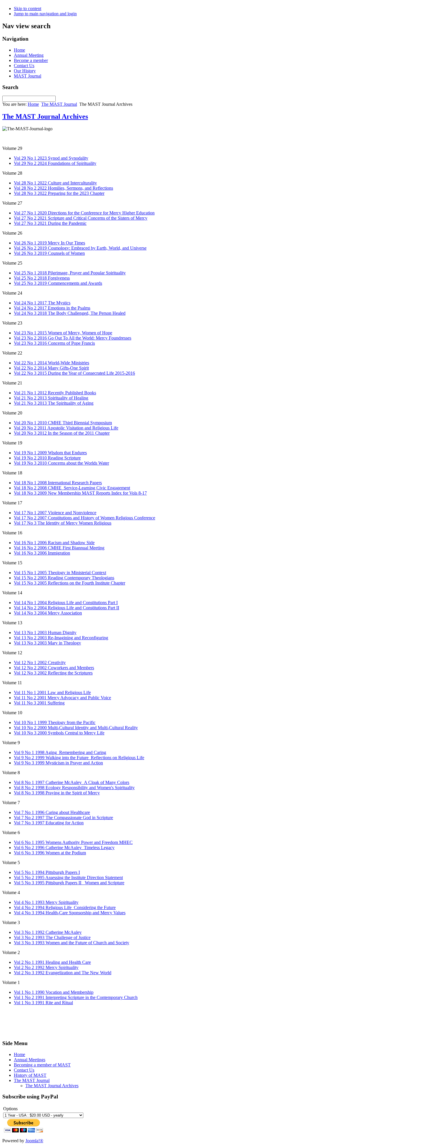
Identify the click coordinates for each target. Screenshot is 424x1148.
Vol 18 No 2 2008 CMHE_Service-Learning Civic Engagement (72, 487)
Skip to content (27, 8)
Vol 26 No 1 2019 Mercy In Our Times (49, 242)
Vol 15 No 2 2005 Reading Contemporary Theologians (64, 577)
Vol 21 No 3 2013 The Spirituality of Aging (53, 403)
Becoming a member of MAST (42, 1064)
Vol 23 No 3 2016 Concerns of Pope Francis (54, 343)
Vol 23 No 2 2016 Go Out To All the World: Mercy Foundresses (72, 337)
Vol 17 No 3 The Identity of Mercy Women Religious (62, 523)
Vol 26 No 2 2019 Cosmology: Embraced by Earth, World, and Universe (80, 248)
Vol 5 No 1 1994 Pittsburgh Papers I (47, 872)
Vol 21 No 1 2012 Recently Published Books (55, 392)
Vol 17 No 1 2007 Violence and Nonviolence (55, 512)
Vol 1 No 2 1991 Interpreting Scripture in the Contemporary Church (76, 997)
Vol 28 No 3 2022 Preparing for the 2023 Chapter (59, 193)
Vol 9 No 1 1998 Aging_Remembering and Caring (60, 752)
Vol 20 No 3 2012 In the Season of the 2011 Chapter (62, 433)
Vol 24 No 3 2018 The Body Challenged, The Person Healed (69, 313)
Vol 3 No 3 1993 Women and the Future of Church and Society (71, 942)
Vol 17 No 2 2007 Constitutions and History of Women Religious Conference (84, 517)
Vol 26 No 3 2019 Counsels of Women (49, 253)
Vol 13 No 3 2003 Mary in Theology (47, 642)
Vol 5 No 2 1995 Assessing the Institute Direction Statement (68, 877)
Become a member (31, 60)
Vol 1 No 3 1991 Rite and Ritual (43, 1002)
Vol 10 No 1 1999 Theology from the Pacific (54, 722)
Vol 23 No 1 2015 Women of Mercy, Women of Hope (63, 332)
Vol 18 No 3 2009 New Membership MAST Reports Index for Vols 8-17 (80, 493)
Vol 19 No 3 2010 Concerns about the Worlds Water (61, 463)
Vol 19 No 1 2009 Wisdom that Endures (50, 452)
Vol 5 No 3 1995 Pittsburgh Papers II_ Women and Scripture (69, 882)
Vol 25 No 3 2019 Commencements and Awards (58, 283)
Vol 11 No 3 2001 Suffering (39, 702)
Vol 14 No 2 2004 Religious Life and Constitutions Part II (66, 607)
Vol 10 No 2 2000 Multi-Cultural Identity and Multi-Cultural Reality (76, 727)
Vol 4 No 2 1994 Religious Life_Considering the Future (65, 907)
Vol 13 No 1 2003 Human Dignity (45, 632)
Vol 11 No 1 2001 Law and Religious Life (52, 692)
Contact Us (24, 65)
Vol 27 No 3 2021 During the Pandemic (50, 223)
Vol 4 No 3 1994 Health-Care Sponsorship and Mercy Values (69, 912)
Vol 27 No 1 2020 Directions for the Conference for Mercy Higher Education (84, 212)
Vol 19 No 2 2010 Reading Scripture (47, 457)
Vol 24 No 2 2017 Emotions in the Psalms (52, 308)
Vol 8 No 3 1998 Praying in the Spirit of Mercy (57, 792)
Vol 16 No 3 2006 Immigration (42, 553)
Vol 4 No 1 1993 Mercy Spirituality (46, 902)
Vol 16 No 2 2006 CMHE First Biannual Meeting (59, 547)
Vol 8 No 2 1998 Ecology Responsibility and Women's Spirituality (74, 787)
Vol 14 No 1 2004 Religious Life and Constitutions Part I (66, 602)
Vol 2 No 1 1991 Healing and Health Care (52, 962)
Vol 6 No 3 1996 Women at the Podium (50, 852)
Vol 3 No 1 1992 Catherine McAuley (48, 932)
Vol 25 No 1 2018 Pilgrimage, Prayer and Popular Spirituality (70, 272)
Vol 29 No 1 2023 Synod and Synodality (51, 158)
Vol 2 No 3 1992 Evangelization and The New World (62, 972)
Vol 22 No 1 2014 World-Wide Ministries (51, 362)
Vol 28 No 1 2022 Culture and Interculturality (55, 182)
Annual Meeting (29, 55)
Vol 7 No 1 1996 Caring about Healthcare (52, 812)
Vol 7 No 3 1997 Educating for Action (49, 822)
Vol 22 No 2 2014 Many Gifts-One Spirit (51, 367)
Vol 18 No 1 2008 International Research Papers (58, 482)
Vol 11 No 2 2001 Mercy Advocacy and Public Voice (62, 697)
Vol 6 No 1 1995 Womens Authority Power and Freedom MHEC (73, 842)
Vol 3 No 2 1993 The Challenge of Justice (52, 937)
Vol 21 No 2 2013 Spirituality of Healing (51, 397)
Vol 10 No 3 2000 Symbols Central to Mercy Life (59, 732)
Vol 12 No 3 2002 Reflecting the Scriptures (53, 672)
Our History (25, 70)
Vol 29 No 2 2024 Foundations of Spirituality (55, 163)
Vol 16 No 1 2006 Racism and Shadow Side (54, 542)
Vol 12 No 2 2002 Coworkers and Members (54, 667)
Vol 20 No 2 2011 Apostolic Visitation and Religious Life (66, 427)
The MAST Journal (59, 104)
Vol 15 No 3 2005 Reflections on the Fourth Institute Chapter (69, 582)
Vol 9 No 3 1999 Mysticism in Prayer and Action (58, 762)
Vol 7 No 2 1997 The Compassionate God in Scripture (63, 817)
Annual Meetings (29, 1059)
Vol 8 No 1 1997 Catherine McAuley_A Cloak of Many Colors (71, 782)
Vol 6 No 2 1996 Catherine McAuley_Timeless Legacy (64, 847)
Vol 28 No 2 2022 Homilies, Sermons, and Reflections (63, 188)
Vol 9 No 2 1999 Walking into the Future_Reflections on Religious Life (79, 757)
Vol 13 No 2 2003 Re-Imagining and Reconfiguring (61, 637)
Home (19, 50)
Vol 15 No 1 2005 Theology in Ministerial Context (60, 572)
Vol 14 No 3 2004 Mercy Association (48, 612)
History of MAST (30, 1075)
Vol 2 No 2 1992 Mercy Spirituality (46, 967)
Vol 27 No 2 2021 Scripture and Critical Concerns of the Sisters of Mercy (80, 218)
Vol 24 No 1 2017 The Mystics (42, 302)
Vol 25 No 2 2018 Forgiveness (42, 278)
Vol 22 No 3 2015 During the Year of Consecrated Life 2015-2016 (74, 373)
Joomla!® (34, 1140)
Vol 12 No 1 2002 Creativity (40, 662)
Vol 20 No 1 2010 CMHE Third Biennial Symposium (63, 422)
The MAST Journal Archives (45, 116)
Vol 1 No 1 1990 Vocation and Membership (53, 992)
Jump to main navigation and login (45, 13)
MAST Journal (27, 75)
